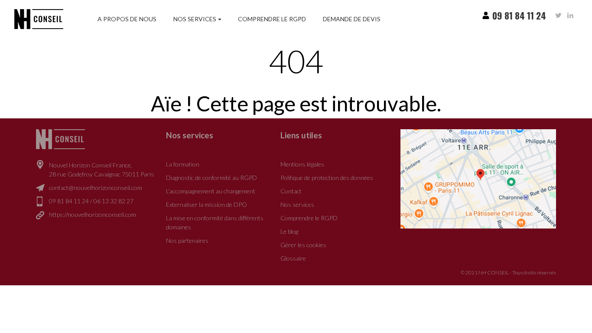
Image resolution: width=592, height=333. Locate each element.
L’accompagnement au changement (210, 191)
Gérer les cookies (303, 244)
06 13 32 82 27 (113, 201)
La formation (182, 164)
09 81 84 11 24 (69, 201)
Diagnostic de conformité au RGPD (211, 177)
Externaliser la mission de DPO (206, 204)
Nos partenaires (187, 240)
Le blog (289, 231)
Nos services (194, 19)
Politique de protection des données (326, 177)
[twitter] (558, 15)
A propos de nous (127, 19)
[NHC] (60, 138)
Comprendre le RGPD (272, 19)
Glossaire (293, 258)
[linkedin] (570, 15)
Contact (291, 191)
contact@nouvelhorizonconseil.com (95, 187)
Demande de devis (352, 19)
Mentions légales (302, 164)
